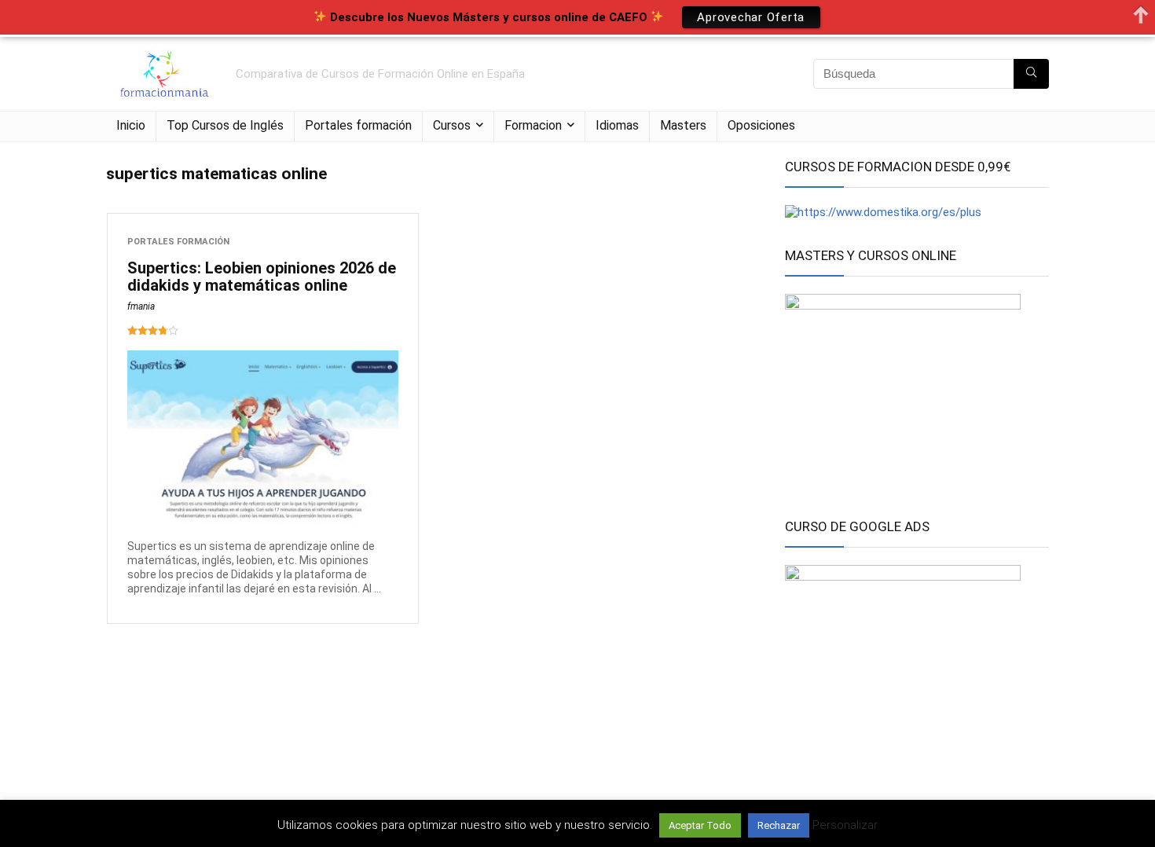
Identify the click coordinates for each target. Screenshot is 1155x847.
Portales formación (358, 125)
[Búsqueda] (1031, 74)
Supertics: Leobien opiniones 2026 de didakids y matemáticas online (261, 276)
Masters (683, 125)
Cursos (452, 125)
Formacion (533, 125)
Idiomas (617, 125)
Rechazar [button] (778, 825)
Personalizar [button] (845, 825)
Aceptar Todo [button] (700, 825)
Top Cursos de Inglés (225, 125)
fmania (141, 306)
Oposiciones (761, 125)
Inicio (130, 125)
